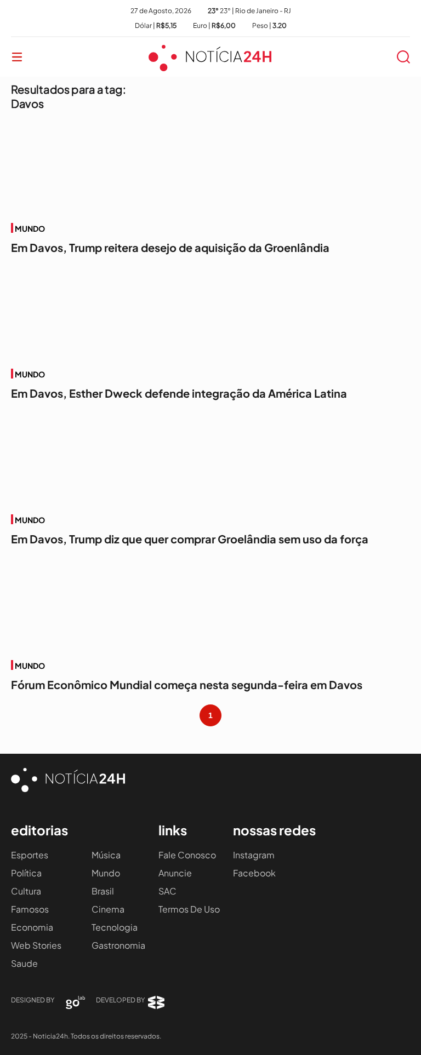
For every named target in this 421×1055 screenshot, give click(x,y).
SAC (167, 891)
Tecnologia (115, 927)
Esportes (29, 855)
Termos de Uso (189, 909)
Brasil (103, 891)
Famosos (30, 909)
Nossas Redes (274, 830)
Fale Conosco (187, 855)
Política (26, 873)
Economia (32, 927)
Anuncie (175, 873)
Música (106, 855)
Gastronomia (118, 945)
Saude (24, 963)
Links (172, 830)
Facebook (254, 873)
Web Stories (36, 945)
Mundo (106, 873)
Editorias (39, 830)
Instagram (254, 855)
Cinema (108, 909)
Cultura (26, 891)
